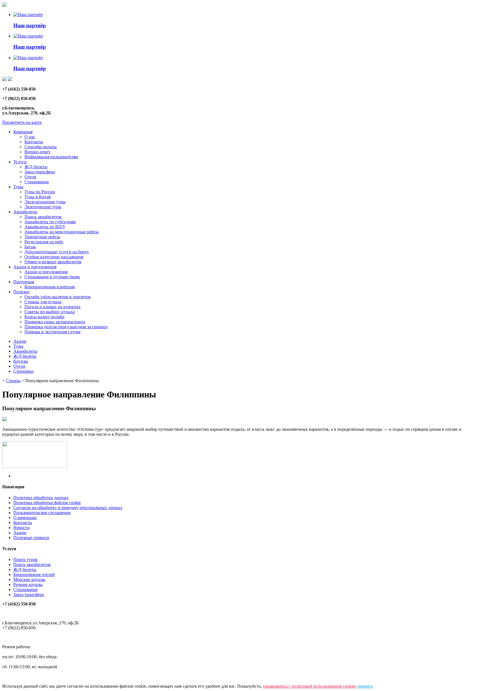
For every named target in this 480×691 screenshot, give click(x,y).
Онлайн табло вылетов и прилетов (57, 296)
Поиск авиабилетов (43, 216)
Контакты (33, 141)
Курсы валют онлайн (44, 316)
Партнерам (23, 281)
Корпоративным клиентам (49, 286)
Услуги (20, 161)
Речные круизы (27, 584)
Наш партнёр (29, 25)
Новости (21, 527)
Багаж (30, 246)
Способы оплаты (40, 146)
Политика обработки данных (41, 497)
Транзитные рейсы (42, 236)
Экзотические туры (42, 206)
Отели (30, 176)
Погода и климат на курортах (52, 306)
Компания (22, 131)
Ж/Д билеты (36, 166)
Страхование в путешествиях (52, 276)
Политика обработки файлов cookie (47, 502)
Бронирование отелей (34, 574)
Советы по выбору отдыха (49, 311)
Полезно (21, 291)
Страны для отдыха (42, 301)
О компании (25, 517)
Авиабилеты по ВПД (44, 226)
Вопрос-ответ (37, 151)
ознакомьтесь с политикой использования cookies (309, 686)
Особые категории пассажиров (53, 256)
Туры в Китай (37, 196)
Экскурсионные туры (45, 201)
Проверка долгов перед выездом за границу (66, 326)
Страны (13, 380)
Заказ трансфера (39, 171)
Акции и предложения (34, 266)
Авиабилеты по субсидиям (50, 221)
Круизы (20, 361)
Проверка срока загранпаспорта (54, 321)
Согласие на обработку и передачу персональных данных (67, 507)
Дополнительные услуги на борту (56, 251)
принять (365, 686)
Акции (19, 341)
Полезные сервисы (31, 537)
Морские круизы (29, 579)
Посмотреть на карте (22, 122)
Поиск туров (25, 559)
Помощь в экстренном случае (52, 331)
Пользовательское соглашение (42, 512)
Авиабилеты (25, 211)
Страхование (36, 181)
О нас (29, 136)
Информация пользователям (51, 156)
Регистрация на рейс (44, 241)
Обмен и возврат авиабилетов (52, 261)
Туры (18, 186)
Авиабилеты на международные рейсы (61, 231)
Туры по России (39, 191)
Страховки (23, 371)
